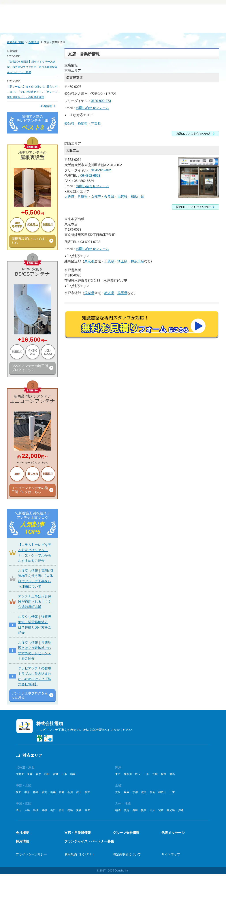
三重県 (96, 124)
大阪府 (69, 196)
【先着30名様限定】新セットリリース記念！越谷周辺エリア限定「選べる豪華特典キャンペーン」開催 (32, 67)
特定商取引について (127, 854)
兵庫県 (83, 196)
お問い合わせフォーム (92, 108)
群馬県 (122, 293)
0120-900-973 (101, 101)
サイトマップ (171, 854)
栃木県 (109, 293)
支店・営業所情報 (77, 832)
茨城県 (89, 293)
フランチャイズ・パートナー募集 (89, 841)
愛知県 (69, 124)
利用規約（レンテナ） (79, 854)
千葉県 (109, 261)
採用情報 (22, 841)
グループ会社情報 (126, 832)
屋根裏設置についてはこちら (29, 241)
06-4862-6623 (90, 175)
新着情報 (46, 106)
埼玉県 (122, 261)
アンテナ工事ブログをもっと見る (29, 695)
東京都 (89, 261)
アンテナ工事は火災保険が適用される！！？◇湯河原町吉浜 (34, 601)
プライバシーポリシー (31, 854)
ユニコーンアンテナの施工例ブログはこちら (29, 490)
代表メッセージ (173, 832)
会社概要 (22, 832)
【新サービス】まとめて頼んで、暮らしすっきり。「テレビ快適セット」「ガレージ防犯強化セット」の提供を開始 (32, 92)
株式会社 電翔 (15, 42)
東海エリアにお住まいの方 (193, 133)
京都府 (96, 196)
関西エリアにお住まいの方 (193, 207)
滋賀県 (122, 196)
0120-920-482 (101, 170)
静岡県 (83, 124)
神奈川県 (137, 261)
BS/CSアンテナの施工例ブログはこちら (29, 368)
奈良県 (109, 196)
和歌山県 (137, 196)
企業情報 (33, 42)
